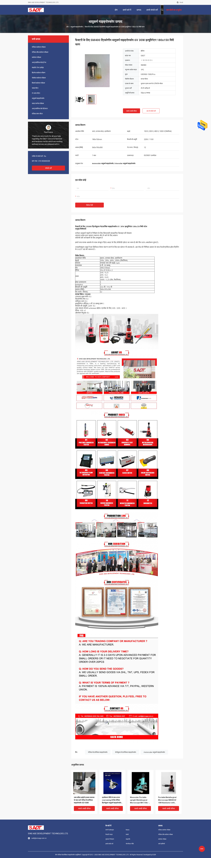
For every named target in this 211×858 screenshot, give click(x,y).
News (127, 830)
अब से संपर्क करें (151, 111)
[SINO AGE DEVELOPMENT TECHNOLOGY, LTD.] (36, 10)
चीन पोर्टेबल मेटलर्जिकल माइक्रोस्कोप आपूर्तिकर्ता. (68, 855)
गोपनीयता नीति (130, 844)
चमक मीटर (35, 88)
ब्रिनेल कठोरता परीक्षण (38, 73)
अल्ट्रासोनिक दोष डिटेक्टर (40, 108)
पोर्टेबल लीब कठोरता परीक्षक (40, 52)
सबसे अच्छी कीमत (131, 111)
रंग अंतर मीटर (36, 93)
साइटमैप (128, 839)
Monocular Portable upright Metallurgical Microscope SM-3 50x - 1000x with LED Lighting (139, 800)
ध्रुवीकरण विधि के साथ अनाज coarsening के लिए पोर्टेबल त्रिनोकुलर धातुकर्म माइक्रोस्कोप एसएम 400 (111, 800)
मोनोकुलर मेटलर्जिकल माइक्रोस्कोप (125, 752)
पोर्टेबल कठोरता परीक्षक (39, 47)
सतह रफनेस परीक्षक (38, 103)
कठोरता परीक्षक (36, 57)
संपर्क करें (48, 168)
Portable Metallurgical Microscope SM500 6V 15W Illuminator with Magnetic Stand (167, 800)
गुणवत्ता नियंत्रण (110, 839)
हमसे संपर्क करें (109, 844)
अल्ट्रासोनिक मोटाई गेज (39, 62)
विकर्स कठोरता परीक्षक (38, 83)
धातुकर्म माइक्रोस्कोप (76, 27)
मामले (127, 834)
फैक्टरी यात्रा (109, 834)
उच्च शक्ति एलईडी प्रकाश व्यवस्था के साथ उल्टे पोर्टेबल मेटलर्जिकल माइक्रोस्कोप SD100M (84, 800)
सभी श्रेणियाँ (161, 844)
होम (67, 27)
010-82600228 (44, 161)
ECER (154, 855)
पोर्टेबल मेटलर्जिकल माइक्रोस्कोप (97, 752)
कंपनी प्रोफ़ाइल (110, 830)
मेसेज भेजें (89, 205)
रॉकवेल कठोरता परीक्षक (39, 78)
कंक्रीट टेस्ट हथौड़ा (38, 67)
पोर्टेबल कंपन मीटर (37, 114)
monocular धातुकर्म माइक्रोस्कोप (154, 752)
